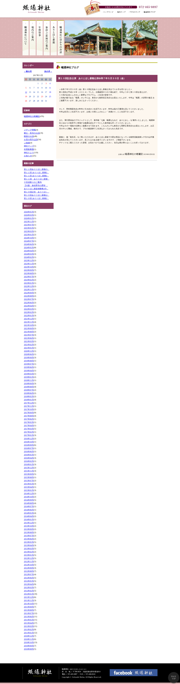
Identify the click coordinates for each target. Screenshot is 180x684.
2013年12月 (29, 523)
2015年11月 (29, 471)
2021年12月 (29, 319)
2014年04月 (29, 516)
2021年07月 (29, 335)
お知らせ (28, 156)
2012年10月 (29, 565)
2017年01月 (29, 435)
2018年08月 (29, 387)
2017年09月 (29, 412)
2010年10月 (29, 642)
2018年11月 (29, 380)
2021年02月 (29, 344)
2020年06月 (29, 354)
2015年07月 (29, 480)
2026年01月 (29, 218)
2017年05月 (29, 422)
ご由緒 (27, 143)
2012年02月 (29, 591)
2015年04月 (29, 487)
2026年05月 (29, 212)
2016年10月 (29, 442)
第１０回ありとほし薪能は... (36, 195)
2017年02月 (29, 432)
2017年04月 (29, 425)
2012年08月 (29, 571)
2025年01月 (29, 234)
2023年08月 (29, 273)
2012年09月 (29, 568)
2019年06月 (29, 367)
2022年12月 (29, 286)
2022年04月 (29, 306)
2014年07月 (29, 506)
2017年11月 (29, 406)
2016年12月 (29, 438)
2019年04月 (29, 370)
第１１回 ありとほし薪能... (36, 179)
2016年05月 (29, 455)
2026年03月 (29, 215)
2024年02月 (29, 257)
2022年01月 (29, 315)
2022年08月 (29, 296)
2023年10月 (29, 267)
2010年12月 (29, 636)
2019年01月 (29, 377)
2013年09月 (29, 529)
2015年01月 (29, 490)
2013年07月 (29, 536)
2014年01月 (29, 519)
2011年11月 (29, 600)
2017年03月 (29, 429)
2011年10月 (29, 604)
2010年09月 (29, 646)
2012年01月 (29, 594)
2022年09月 (29, 293)
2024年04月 (29, 251)
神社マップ (29, 146)
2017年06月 (29, 419)
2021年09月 (29, 328)
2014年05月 (29, 513)
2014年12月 (29, 493)
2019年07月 (29, 364)
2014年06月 (29, 510)
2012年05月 (29, 581)
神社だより (29, 152)
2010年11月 (29, 639)
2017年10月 (29, 409)
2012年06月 (29, 578)
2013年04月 (29, 545)
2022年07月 (29, 299)
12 (26, 92)
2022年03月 (29, 309)
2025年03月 (29, 231)
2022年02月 (29, 312)
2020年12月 (29, 351)
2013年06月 (29, 539)
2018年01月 (29, 400)
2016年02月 (29, 461)
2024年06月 (29, 244)
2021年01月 (29, 348)
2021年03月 (29, 341)
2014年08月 (29, 503)
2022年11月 (29, 289)
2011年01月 (29, 633)
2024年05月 (29, 247)
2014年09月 (29, 500)
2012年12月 (29, 558)
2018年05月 (29, 396)
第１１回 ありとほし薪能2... (36, 172)
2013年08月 (29, 532)
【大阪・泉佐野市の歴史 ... (36, 185)
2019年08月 (29, 361)
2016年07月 (29, 448)
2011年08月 (29, 610)
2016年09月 (29, 445)
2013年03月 (29, 548)
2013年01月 (29, 555)
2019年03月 (29, 374)
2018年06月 (29, 393)
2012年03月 (29, 587)
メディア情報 (30, 130)
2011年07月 (29, 613)
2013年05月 (29, 542)
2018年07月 (29, 390)
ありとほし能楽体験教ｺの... (36, 189)
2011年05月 (29, 620)
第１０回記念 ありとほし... (36, 192)
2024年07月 (29, 241)
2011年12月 (29, 597)
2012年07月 (29, 574)
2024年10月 (29, 238)
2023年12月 (29, 260)
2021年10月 (29, 325)
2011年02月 (29, 629)
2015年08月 (29, 477)
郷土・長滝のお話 (32, 133)
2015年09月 (29, 474)
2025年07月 (29, 225)
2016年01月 (29, 464)
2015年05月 (29, 484)
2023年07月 (29, 276)
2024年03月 (29, 254)
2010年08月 (29, 649)
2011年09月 (29, 607)
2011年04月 (29, 623)
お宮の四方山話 (31, 139)
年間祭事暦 (29, 149)
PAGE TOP (173, 677)
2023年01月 (29, 283)
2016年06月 (29, 451)
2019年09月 (29, 357)
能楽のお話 (29, 136)
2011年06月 (29, 616)
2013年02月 (29, 552)
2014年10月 (29, 497)
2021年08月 (29, 332)
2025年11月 (29, 221)
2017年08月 (29, 416)
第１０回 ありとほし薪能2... (36, 198)
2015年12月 (29, 468)
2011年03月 (29, 626)
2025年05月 (29, 228)
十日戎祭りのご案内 (33, 182)
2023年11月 (29, 264)
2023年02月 (29, 280)
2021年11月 (29, 322)
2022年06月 (29, 302)
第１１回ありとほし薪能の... (36, 169)
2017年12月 (29, 403)
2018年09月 (29, 383)
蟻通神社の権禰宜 (32, 116)
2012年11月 (29, 561)
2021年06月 (29, 338)
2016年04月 (29, 458)
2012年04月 (29, 584)
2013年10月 (29, 526)
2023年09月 (29, 270)
